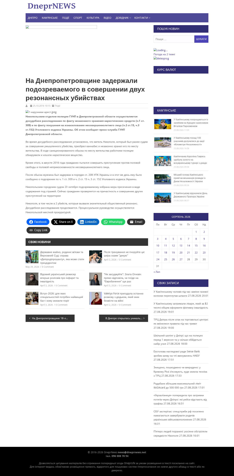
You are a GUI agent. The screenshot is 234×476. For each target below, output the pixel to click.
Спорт (77, 17)
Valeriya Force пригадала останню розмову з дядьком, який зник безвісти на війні (124, 297)
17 (157, 252)
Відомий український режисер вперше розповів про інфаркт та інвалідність (59, 278)
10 (157, 245)
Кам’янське (50, 17)
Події (65, 17)
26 (173, 259)
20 (181, 252)
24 (157, 259)
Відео (107, 17)
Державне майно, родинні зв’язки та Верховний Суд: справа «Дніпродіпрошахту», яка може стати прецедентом (62, 257)
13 (181, 245)
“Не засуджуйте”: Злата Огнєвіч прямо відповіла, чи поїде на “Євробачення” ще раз (122, 278)
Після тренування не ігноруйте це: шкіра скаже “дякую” (124, 254)
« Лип (157, 271)
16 (204, 245)
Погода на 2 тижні (164, 54)
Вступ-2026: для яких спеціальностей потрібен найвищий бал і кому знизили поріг (61, 297)
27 (181, 259)
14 (188, 245)
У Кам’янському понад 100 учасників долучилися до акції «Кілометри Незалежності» (189, 141)
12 (173, 245)
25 (165, 259)
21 (188, 252)
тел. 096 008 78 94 (117, 456)
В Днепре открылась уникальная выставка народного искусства (126, 318)
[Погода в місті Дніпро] (181, 50)
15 (196, 245)
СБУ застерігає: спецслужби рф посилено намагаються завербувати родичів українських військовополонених (179, 415)
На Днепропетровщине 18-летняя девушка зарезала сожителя (53, 318)
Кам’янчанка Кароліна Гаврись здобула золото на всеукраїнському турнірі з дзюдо (190, 159)
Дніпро (32, 17)
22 (196, 252)
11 (165, 245)
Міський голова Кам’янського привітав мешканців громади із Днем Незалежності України (189, 178)
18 (165, 252)
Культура (93, 17)
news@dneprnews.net (132, 452)
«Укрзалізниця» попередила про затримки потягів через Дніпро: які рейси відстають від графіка (180, 399)
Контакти (141, 17)
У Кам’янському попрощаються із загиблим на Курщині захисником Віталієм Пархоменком (191, 122)
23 (204, 252)
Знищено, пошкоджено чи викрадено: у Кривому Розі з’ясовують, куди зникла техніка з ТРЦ (180, 371)
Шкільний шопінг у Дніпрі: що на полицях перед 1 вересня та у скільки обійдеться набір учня (178, 339)
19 (173, 252)
